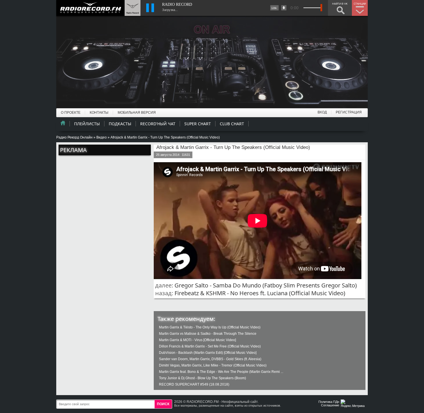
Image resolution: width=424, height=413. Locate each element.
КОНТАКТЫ (99, 113)
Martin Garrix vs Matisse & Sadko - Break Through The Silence (207, 334)
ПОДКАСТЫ (120, 123)
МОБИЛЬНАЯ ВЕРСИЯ (137, 113)
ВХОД (322, 112)
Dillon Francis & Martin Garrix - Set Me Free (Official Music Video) (210, 346)
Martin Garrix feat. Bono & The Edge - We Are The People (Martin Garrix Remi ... (221, 372)
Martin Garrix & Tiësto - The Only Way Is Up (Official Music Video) (209, 327)
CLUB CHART (232, 123)
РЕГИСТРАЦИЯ (349, 112)
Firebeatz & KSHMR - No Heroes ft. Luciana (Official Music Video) (260, 293)
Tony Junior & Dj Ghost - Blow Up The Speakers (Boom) (202, 378)
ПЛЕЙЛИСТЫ (87, 123)
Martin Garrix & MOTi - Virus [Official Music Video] (197, 340)
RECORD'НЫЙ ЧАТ (157, 123)
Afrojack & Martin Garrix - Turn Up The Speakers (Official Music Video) (233, 147)
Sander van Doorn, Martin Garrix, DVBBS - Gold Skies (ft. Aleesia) (210, 359)
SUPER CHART (197, 123)
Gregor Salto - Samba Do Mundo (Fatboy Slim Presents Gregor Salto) (266, 285)
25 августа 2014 (167, 154)
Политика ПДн (328, 401)
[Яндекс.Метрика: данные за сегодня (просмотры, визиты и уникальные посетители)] (353, 403)
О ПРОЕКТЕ (70, 113)
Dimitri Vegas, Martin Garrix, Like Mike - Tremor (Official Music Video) (213, 365)
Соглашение (330, 405)
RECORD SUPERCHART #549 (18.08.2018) (194, 384)
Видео (101, 137)
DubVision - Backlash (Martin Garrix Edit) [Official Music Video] (207, 353)
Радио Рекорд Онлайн (74, 137)
